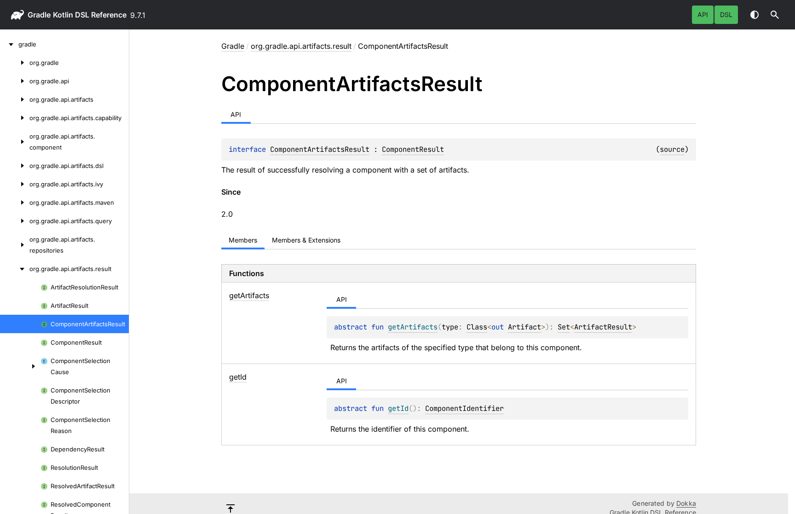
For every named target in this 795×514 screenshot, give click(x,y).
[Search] (775, 15)
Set (564, 327)
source (672, 149)
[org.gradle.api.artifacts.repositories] (14, 245)
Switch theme (754, 15)
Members (243, 240)
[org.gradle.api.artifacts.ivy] (14, 184)
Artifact (524, 327)
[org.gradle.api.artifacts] (14, 99)
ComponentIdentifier (464, 408)
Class (477, 327)
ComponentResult (413, 149)
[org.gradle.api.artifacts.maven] (14, 202)
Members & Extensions (306, 240)
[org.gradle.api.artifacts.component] (14, 141)
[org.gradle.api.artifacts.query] (14, 221)
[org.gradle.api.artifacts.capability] (14, 118)
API (702, 14)
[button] (775, 15)
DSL (726, 14)
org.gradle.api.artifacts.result (301, 46)
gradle (39, 14)
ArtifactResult (603, 327)
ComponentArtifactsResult (319, 149)
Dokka (686, 503)
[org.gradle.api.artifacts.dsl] (14, 165)
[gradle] (9, 44)
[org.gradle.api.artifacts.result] (14, 269)
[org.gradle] (14, 62)
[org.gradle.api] (14, 81)
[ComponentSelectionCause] (20, 366)
